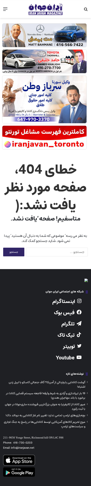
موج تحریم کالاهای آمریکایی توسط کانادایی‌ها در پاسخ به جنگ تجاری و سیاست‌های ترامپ (44, 424)
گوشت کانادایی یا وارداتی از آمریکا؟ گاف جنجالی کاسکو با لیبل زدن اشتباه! (47, 384)
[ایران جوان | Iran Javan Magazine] (45, 9)
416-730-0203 (22, 442)
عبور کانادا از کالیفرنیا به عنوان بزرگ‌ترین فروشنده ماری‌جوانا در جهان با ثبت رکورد (45, 406)
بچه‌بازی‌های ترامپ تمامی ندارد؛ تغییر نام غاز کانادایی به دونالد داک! (45, 415)
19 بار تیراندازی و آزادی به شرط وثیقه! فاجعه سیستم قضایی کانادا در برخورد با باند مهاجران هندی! (45, 395)
